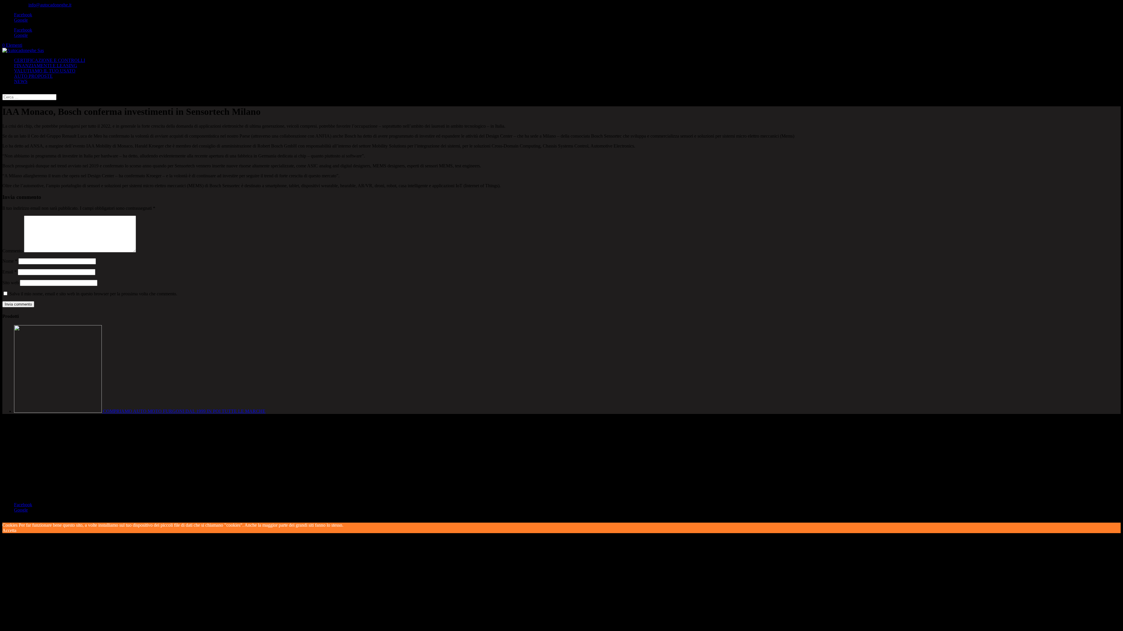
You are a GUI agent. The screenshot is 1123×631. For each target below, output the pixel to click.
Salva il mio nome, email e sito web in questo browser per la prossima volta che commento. (93, 293)
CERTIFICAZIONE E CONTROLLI (49, 60)
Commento (12, 250)
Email (9, 271)
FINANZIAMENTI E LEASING (45, 65)
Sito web (10, 282)
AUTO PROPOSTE (33, 76)
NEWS (20, 81)
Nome (9, 261)
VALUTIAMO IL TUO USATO (44, 70)
